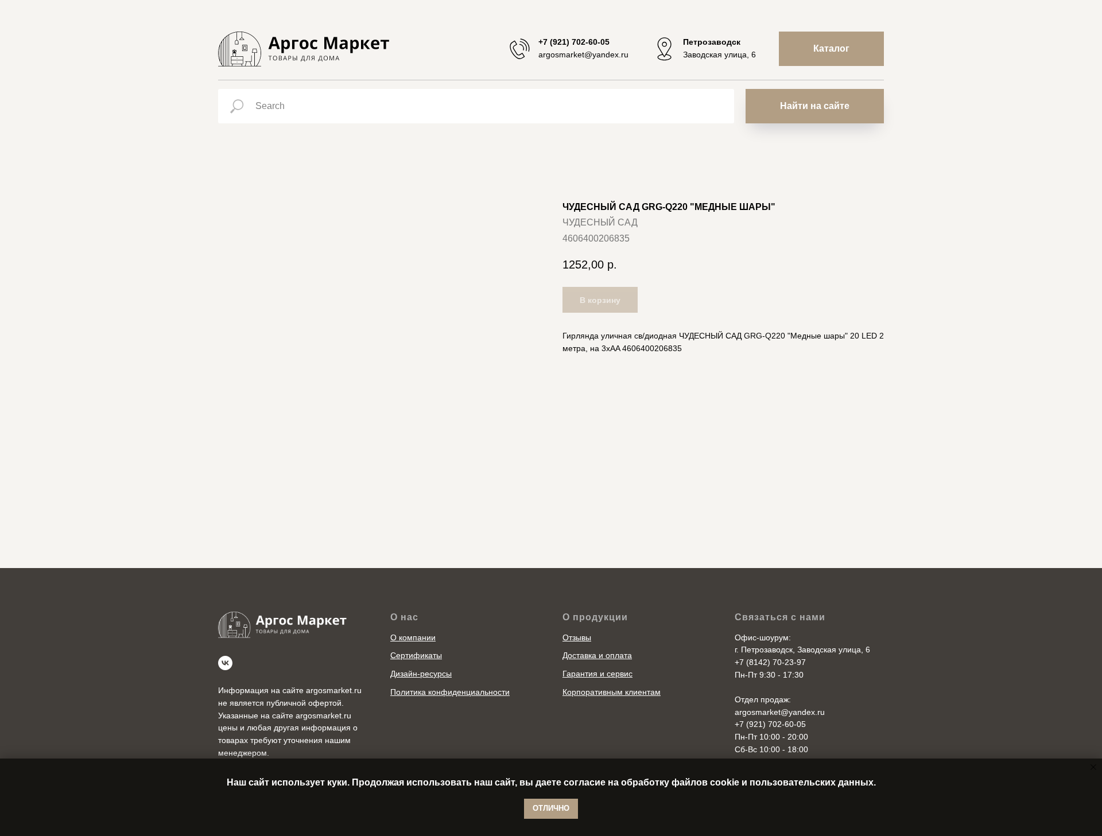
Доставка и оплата (597, 655)
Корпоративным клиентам (611, 692)
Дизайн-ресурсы (421, 673)
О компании (413, 637)
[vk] (225, 663)
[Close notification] (1093, 767)
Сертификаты (416, 655)
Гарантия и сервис (597, 673)
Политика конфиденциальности (450, 692)
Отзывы (576, 637)
